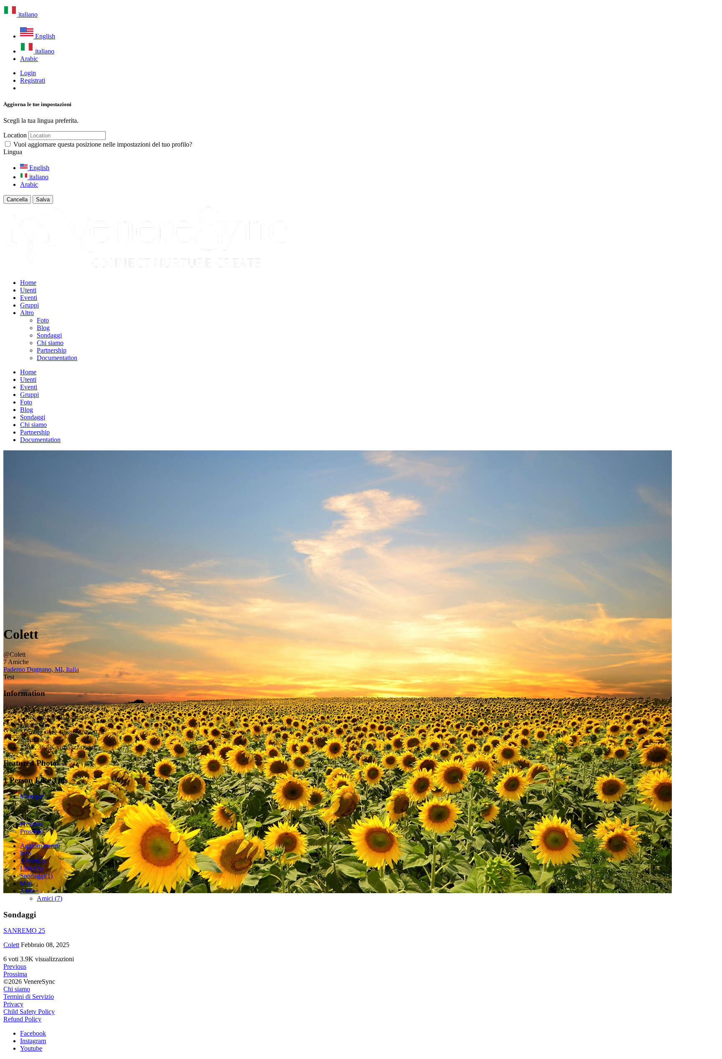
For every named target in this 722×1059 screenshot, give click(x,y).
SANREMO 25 (24, 930)
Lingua (12, 151)
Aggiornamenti (40, 845)
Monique (32, 796)
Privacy (13, 1004)
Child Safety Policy (29, 1011)
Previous (31, 824)
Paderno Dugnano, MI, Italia (41, 669)
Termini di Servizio (28, 996)
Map (26, 883)
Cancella (17, 199)
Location (15, 135)
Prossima (32, 831)
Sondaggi (36, 875)
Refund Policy (22, 1019)
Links (31, 868)
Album (33, 860)
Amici (49, 898)
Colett (11, 944)
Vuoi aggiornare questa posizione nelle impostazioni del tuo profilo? (102, 144)
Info (25, 853)
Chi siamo (16, 989)
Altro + (29, 890)
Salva (43, 199)
